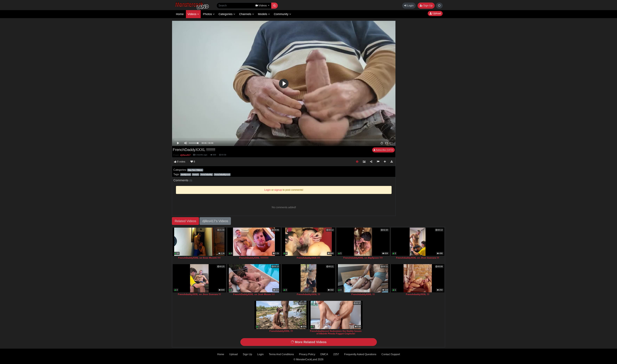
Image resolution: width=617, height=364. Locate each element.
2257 (336, 354)
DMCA (324, 354)
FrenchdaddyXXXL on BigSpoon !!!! (363, 257)
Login (410, 5)
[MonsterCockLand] (191, 5)
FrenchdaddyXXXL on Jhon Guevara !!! (417, 257)
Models (263, 14)
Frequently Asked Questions (360, 354)
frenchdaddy (206, 174)
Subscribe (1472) (384, 150)
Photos (208, 14)
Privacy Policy (307, 354)
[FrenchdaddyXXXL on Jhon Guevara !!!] (417, 242)
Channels (245, 14)
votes (181, 161)
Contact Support (390, 354)
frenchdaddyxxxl (222, 174)
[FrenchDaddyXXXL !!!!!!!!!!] (254, 242)
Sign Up (428, 5)
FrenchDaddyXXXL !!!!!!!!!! (253, 257)
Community (281, 14)
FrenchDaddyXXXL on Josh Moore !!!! (254, 294)
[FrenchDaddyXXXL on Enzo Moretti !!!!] (199, 242)
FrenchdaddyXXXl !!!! (308, 257)
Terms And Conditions (281, 354)
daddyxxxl (185, 174)
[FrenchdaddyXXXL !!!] (308, 278)
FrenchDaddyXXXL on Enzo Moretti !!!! (199, 257)
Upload (436, 13)
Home (180, 14)
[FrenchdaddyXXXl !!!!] (308, 242)
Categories (226, 14)
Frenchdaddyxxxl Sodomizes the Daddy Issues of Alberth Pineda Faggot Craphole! (336, 332)
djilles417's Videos (215, 221)
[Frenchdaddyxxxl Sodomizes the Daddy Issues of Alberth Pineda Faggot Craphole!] (335, 315)
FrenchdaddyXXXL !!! (308, 294)
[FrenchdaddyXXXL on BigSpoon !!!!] (363, 242)
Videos (192, 14)
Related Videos (185, 221)
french (195, 174)
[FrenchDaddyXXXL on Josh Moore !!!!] (254, 278)
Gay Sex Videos (195, 170)
